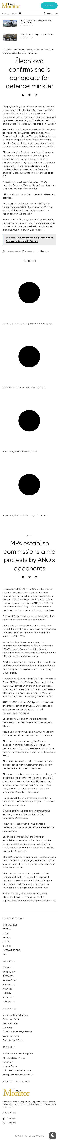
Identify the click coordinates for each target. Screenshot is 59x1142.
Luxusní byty (8, 1028)
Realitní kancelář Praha (13, 1040)
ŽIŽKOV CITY (8, 976)
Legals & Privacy (10, 1066)
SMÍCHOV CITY (9, 972)
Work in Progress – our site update (18, 1054)
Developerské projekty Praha (15, 1015)
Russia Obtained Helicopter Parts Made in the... (36, 21)
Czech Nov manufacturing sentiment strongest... (28, 324)
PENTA (5, 933)
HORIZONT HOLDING (11, 950)
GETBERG (7, 946)
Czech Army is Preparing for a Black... (37, 34)
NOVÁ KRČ (7, 989)
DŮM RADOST (8, 1002)
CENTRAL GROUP (10, 925)
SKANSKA (7, 938)
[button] (49, 5)
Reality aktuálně (10, 1023)
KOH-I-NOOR (8, 985)
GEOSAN (6, 942)
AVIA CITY (7, 993)
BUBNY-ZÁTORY (9, 981)
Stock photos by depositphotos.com (18, 1075)
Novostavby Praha (11, 1019)
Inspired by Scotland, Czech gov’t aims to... (25, 516)
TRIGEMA (7, 929)
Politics (46, 251)
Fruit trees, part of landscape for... (20, 452)
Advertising (8, 1062)
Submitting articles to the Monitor (17, 1070)
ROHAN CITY (8, 968)
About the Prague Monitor (14, 1058)
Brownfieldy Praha (11, 1036)
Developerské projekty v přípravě (17, 1032)
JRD (4, 955)
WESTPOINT (8, 997)
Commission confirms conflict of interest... (24, 388)
